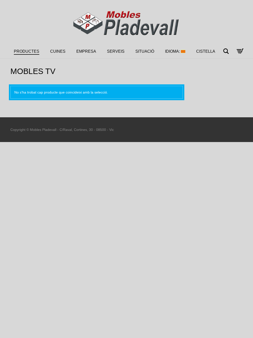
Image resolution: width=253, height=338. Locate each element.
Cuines (57, 51)
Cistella (205, 51)
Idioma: (173, 51)
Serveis (116, 51)
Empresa (86, 51)
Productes (26, 51)
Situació (144, 51)
